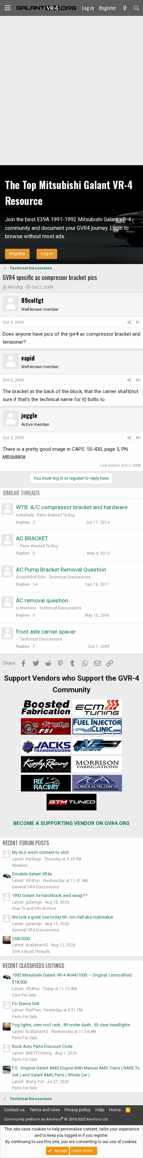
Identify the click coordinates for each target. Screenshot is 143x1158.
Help (99, 1109)
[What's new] (124, 8)
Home (115, 1109)
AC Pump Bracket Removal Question (61, 569)
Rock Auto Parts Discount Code (42, 1046)
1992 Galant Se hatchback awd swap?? (49, 895)
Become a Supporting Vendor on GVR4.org (71, 823)
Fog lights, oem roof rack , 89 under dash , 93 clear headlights (71, 1024)
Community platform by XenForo (56, 1119)
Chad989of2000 (31, 577)
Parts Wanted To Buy (56, 515)
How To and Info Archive (34, 908)
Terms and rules (45, 1109)
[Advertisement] (71, 90)
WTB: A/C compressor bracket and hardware (71, 507)
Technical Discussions (70, 577)
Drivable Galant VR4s (32, 873)
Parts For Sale (24, 1016)
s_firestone (26, 608)
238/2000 (21, 938)
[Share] (129, 322)
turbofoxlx (25, 515)
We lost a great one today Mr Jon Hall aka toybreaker (62, 917)
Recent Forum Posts (26, 843)
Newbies (20, 865)
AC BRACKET (32, 538)
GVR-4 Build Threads (31, 951)
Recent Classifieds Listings (33, 966)
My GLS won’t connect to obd (40, 852)
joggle (29, 415)
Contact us (14, 1109)
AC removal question (42, 600)
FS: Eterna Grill (25, 1003)
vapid (28, 358)
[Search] (136, 8)
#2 (138, 380)
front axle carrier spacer (46, 631)
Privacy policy (77, 1109)
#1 (138, 322)
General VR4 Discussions (35, 887)
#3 (138, 438)
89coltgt (15, 287)
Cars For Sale (24, 995)
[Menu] (8, 8)
